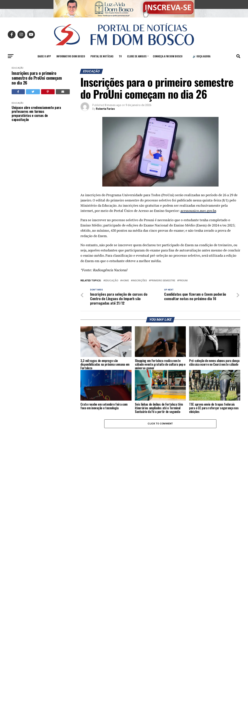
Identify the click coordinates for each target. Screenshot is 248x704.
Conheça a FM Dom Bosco (168, 56)
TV (120, 56)
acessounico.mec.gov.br (198, 210)
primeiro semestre (162, 280)
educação (111, 280)
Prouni (183, 280)
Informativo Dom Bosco (70, 56)
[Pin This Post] (48, 91)
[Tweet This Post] (33, 91)
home (125, 280)
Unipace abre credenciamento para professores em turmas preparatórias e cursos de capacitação (36, 113)
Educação (17, 68)
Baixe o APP (44, 56)
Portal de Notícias (101, 56)
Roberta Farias (105, 108)
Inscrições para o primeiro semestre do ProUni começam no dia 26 (37, 78)
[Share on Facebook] (18, 91)
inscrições (139, 280)
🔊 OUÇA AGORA (201, 56)
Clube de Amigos (136, 56)
